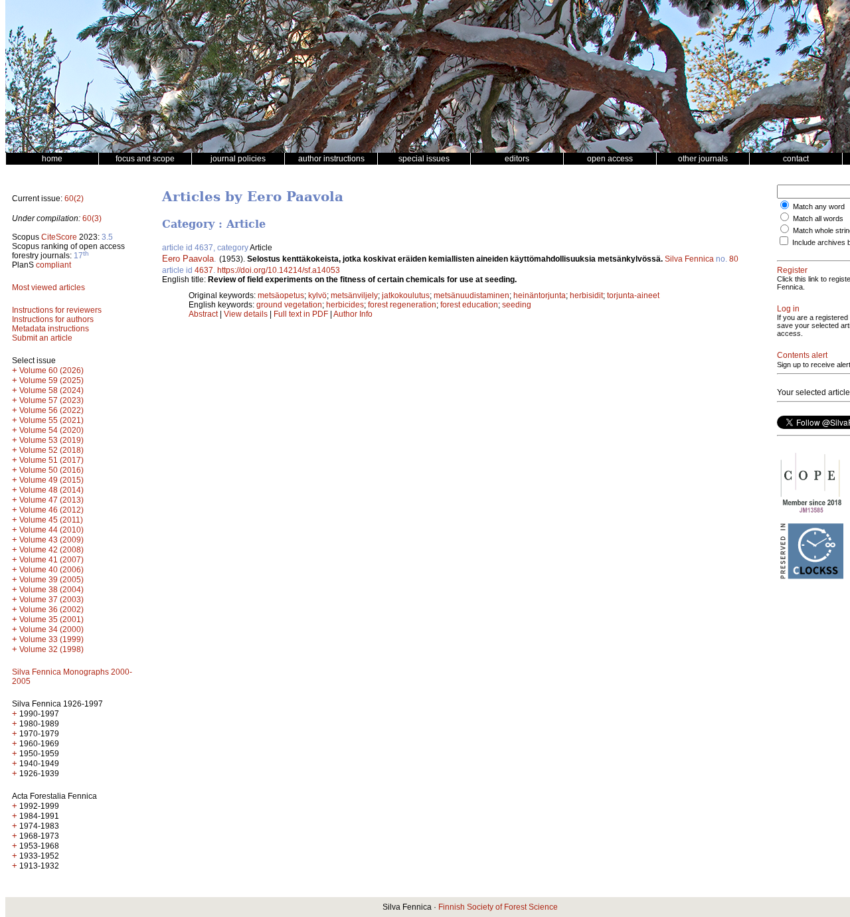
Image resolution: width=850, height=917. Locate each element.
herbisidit (586, 295)
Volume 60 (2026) (51, 370)
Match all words (818, 218)
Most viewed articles (48, 287)
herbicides (345, 304)
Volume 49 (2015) (51, 480)
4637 (204, 270)
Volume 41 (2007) (51, 559)
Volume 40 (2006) (51, 569)
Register (792, 270)
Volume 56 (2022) (51, 410)
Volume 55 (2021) (51, 420)
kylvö (317, 295)
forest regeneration (402, 304)
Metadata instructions (50, 328)
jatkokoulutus (406, 295)
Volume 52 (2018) (51, 450)
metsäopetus (281, 295)
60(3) (92, 218)
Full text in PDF (301, 314)
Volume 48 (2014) (51, 490)
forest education (469, 304)
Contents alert (802, 355)
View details (247, 314)
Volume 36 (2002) (51, 609)
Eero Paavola (188, 259)
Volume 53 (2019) (51, 440)
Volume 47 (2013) (51, 500)
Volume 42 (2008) (51, 549)
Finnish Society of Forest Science (498, 907)
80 (733, 259)
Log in (788, 308)
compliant (53, 265)
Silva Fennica (689, 259)
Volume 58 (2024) (51, 390)
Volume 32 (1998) (51, 649)
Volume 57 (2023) (51, 400)
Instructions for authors (53, 319)
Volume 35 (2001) (51, 619)
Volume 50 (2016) (51, 470)
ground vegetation (289, 304)
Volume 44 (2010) (51, 530)
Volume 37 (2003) (51, 599)
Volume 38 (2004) (51, 589)
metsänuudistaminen (471, 295)
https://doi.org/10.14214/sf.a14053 (278, 270)
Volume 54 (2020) (51, 430)
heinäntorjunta (539, 295)
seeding (516, 304)
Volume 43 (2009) (51, 539)
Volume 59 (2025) (51, 380)
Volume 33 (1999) (51, 639)
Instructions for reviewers (57, 310)
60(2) (74, 198)
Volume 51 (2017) (51, 460)
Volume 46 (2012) (51, 510)
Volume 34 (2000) (51, 629)
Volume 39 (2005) (51, 579)
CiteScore (59, 237)
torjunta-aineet (633, 295)
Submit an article (42, 338)
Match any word (819, 206)
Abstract (203, 314)
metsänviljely (354, 295)
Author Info (353, 314)
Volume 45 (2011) (51, 520)
